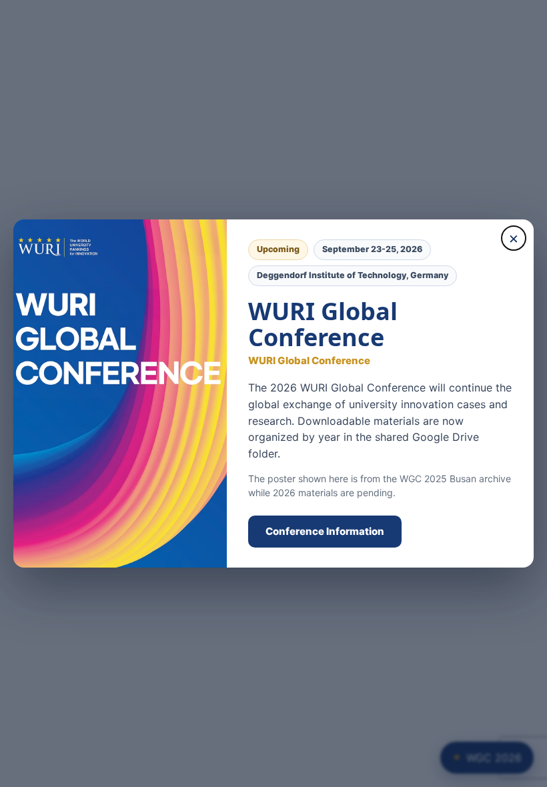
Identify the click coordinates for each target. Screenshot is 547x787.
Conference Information (324, 531)
